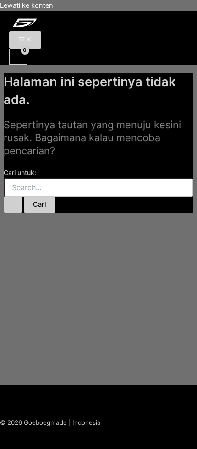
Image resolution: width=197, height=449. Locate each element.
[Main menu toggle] (25, 40)
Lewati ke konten (26, 5)
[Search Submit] (13, 205)
